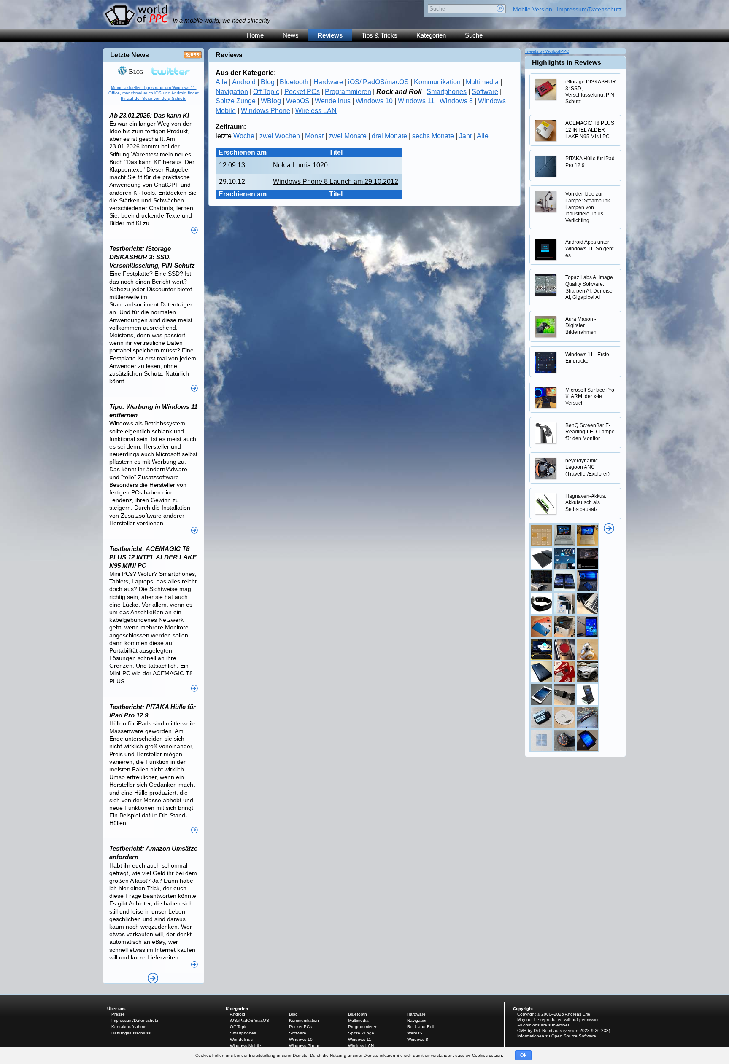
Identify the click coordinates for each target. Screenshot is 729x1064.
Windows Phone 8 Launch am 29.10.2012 (335, 181)
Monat (315, 136)
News (291, 35)
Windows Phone (265, 110)
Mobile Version (532, 9)
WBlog (271, 101)
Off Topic (266, 91)
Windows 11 (416, 101)
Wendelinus (333, 101)
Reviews (330, 35)
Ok (523, 1055)
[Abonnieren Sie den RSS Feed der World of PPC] (193, 57)
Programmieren (348, 91)
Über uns (116, 1008)
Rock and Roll (420, 1026)
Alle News (153, 978)
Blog (268, 82)
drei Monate (390, 136)
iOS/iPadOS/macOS (378, 82)
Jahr (466, 136)
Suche (474, 35)
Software (485, 91)
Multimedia (482, 82)
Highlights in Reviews (566, 62)
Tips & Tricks (379, 35)
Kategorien (431, 35)
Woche (244, 136)
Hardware (328, 82)
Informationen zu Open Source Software (556, 1036)
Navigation (232, 91)
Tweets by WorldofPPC (547, 51)
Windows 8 (456, 101)
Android (244, 82)
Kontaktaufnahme (128, 1026)
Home (255, 35)
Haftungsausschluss (131, 1033)
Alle (221, 82)
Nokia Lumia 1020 (300, 165)
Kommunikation (437, 82)
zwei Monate (348, 136)
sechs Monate (434, 136)
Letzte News (129, 55)
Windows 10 (374, 101)
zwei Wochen (280, 136)
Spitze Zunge (236, 101)
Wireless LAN (316, 110)
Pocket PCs (302, 91)
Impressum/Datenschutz (589, 9)
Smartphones (447, 91)
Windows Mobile (245, 1045)
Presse (118, 1014)
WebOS (298, 101)
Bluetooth (294, 82)
